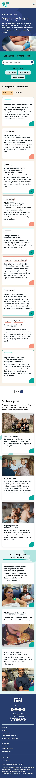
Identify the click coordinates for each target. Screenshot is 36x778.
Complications (11, 72)
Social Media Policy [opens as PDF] (12, 764)
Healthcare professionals (10, 738)
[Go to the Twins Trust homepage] (6, 4)
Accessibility (5, 761)
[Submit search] (32, 62)
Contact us (5, 743)
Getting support (24, 72)
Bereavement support (9, 735)
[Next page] (21, 391)
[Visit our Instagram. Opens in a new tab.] (16, 709)
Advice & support (12, 14)
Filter (4, 92)
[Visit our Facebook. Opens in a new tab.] (12, 709)
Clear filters (18, 92)
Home (4, 14)
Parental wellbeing (18, 77)
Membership (6, 733)
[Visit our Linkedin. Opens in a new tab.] (24, 709)
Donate (4, 730)
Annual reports (6, 751)
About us (4, 727)
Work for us (5, 746)
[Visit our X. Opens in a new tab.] (20, 709)
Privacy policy (6, 757)
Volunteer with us (7, 748)
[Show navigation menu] (33, 4)
